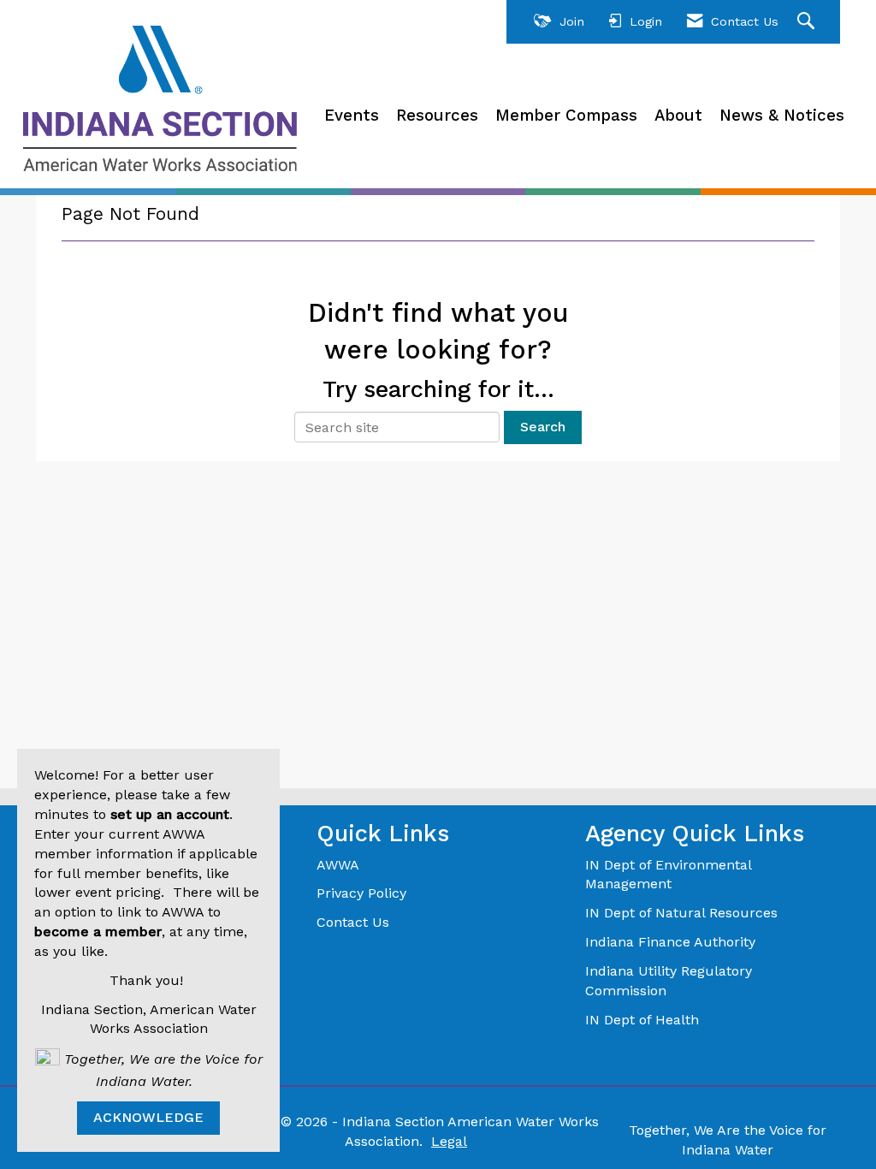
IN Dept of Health (644, 1020)
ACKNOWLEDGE (148, 1117)
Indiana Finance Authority (670, 942)
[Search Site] (808, 22)
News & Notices (781, 115)
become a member (98, 931)
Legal (449, 1141)
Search (542, 426)
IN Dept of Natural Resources (681, 913)
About (678, 115)
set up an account (169, 814)
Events (351, 115)
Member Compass (566, 115)
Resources (437, 115)
